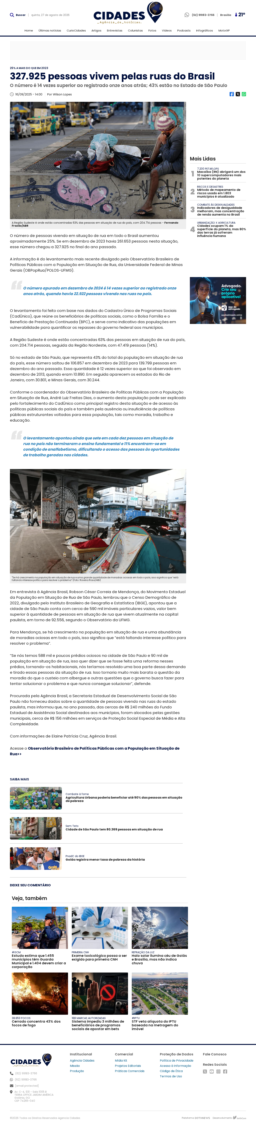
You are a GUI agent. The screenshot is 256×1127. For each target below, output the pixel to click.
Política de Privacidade (176, 1060)
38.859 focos (21, 1018)
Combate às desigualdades (216, 204)
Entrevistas (114, 30)
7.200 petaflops (208, 168)
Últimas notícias (50, 30)
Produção (77, 1071)
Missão (75, 1066)
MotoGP (224, 30)
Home (29, 30)
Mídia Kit (121, 1060)
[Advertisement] (128, 50)
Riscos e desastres (210, 186)
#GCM (16, 952)
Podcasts (184, 30)
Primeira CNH (80, 952)
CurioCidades (76, 30)
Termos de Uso (171, 1076)
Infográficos (204, 30)
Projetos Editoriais (128, 1066)
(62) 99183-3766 (26, 1079)
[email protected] (27, 1085)
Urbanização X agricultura (216, 222)
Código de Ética (171, 1071)
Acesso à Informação (175, 1066)
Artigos (96, 30)
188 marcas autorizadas (89, 1018)
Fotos (152, 30)
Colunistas (135, 30)
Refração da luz (143, 952)
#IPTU (136, 1018)
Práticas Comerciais (129, 1071)
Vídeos (167, 30)
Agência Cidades (82, 1060)
